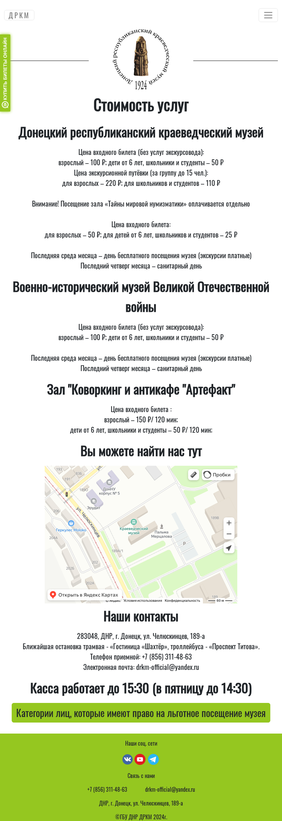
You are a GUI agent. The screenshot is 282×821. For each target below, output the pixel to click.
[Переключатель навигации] (268, 15)
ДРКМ (19, 15)
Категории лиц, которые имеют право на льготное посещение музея (141, 712)
